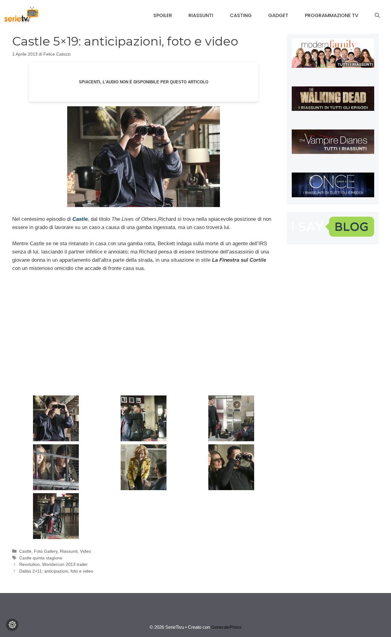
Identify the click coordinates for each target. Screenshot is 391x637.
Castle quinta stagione (40, 557)
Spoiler (162, 15)
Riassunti (200, 15)
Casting (241, 15)
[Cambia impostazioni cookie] (12, 625)
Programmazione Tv (331, 15)
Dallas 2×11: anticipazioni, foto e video (56, 571)
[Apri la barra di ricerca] (377, 15)
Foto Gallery (45, 551)
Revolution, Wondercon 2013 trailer (53, 564)
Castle (25, 551)
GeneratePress (226, 627)
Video (85, 551)
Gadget (278, 15)
